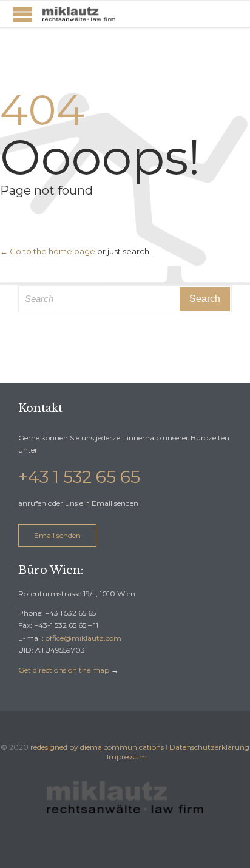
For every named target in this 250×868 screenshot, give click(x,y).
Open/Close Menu (23, 14)
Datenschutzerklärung (209, 747)
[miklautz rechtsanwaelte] (78, 14)
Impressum (127, 756)
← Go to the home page (47, 251)
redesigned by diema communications (97, 747)
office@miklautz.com (83, 637)
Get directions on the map (63, 670)
